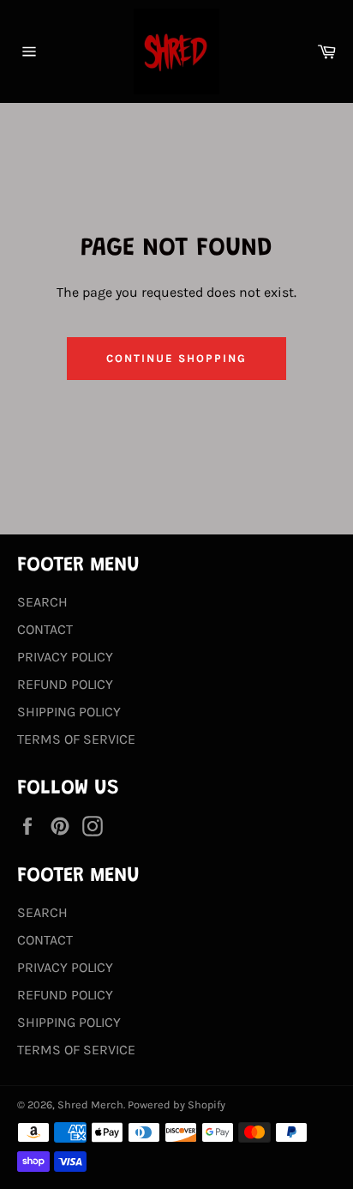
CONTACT (45, 629)
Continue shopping (176, 358)
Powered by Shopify (176, 1104)
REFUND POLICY (65, 684)
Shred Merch (90, 1104)
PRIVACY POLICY (65, 657)
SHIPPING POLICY (69, 711)
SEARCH (42, 602)
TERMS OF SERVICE (76, 739)
